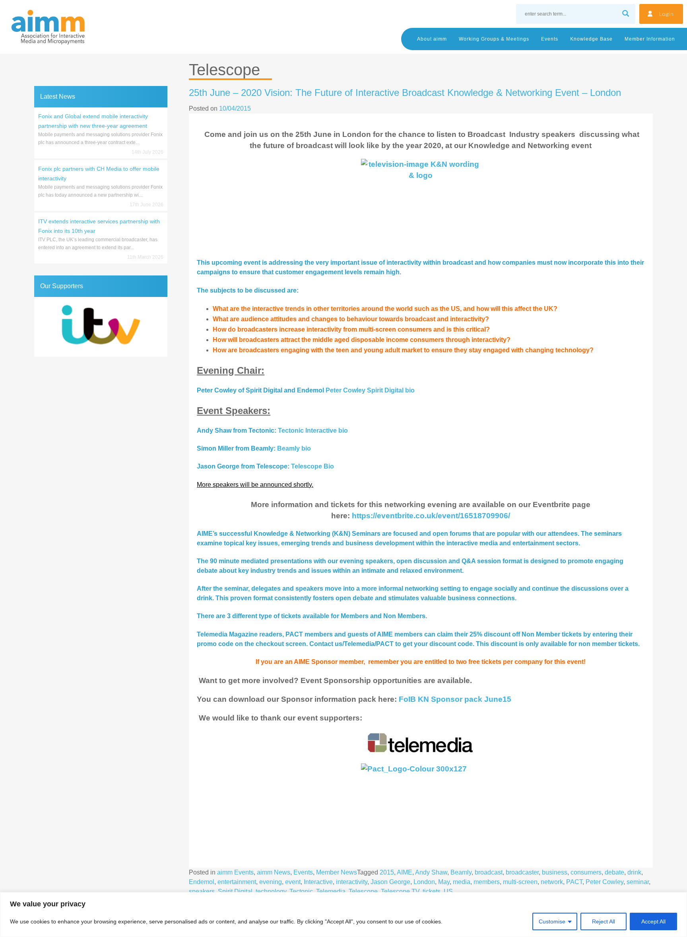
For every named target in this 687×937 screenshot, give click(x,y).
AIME (404, 872)
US (448, 891)
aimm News (273, 872)
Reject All (603, 921)
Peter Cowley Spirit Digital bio (370, 390)
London (424, 881)
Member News (336, 872)
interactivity (351, 881)
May (444, 881)
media (461, 881)
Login (666, 13)
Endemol (201, 881)
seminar (638, 881)
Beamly (461, 872)
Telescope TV (400, 891)
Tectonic (301, 891)
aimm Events (235, 872)
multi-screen (520, 881)
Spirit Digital (235, 891)
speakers (202, 891)
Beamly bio (294, 448)
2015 (387, 872)
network (552, 881)
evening (270, 881)
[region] (343, 914)
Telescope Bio (312, 466)
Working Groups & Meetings (494, 39)
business (554, 872)
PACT (574, 881)
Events (549, 39)
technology (271, 891)
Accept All (653, 921)
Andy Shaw (431, 872)
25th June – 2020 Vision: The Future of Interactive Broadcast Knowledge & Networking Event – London (405, 92)
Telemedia (330, 891)
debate (614, 872)
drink (634, 872)
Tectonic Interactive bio (313, 430)
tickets (432, 891)
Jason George (390, 881)
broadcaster (522, 872)
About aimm (432, 39)
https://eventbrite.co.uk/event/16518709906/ (431, 515)
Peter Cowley (604, 881)
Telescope (363, 891)
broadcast (489, 872)
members (487, 881)
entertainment (236, 881)
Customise (552, 921)
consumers (586, 872)
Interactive (318, 881)
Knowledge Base (591, 39)
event (293, 881)
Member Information (650, 39)
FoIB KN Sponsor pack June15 (455, 699)
